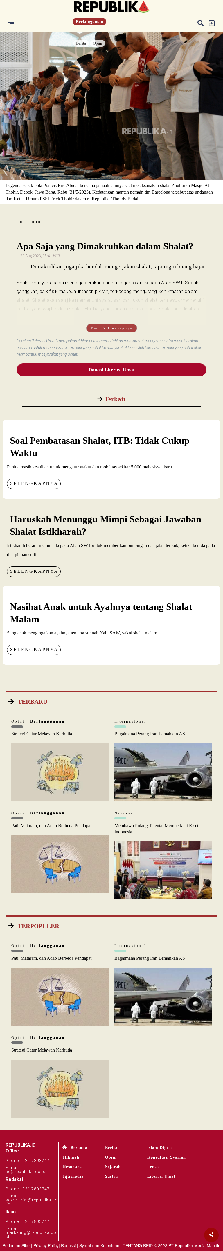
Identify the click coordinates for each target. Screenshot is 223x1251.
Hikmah (71, 1157)
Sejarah (113, 1167)
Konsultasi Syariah (166, 1157)
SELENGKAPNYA (34, 483)
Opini (97, 43)
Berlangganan (89, 21)
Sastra (111, 1176)
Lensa (153, 1167)
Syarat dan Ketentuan (99, 1245)
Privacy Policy (46, 1245)
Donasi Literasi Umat (112, 369)
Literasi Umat (161, 1176)
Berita (81, 43)
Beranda (79, 1147)
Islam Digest (159, 1147)
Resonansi (73, 1167)
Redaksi (68, 1245)
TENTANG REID (138, 1245)
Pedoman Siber (17, 1245)
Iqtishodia (73, 1176)
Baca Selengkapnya (111, 328)
